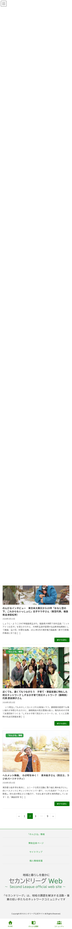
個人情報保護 (36, 860)
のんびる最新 (33, 926)
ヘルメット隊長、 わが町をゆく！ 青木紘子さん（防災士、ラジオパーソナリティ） (36, 777)
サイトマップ (36, 851)
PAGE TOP (67, 914)
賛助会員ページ (36, 842)
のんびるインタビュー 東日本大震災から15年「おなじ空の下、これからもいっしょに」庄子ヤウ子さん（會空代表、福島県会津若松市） (35, 611)
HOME (10, 926)
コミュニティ (59, 926)
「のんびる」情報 (36, 834)
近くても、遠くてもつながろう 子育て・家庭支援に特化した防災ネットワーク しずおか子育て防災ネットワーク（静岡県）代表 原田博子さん (36, 695)
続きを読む (62, 639)
